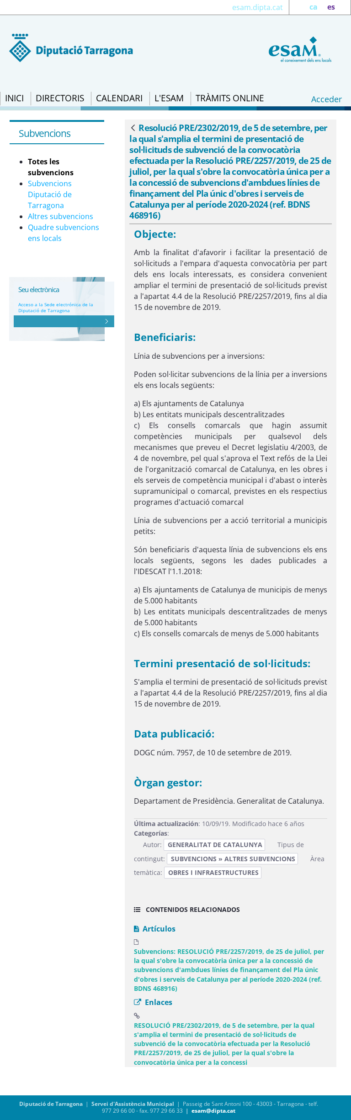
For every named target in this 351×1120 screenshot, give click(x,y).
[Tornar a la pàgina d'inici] (298, 48)
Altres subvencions (60, 216)
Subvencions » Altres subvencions (233, 858)
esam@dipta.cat (213, 1111)
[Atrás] (133, 128)
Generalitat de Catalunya (215, 844)
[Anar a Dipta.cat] (71, 47)
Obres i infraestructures (213, 872)
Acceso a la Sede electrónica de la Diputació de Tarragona (55, 307)
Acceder (326, 99)
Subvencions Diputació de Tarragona (50, 194)
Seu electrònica (38, 289)
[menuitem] (14, 98)
